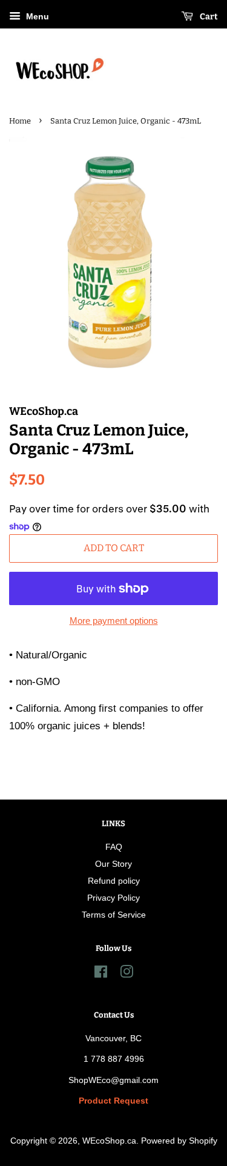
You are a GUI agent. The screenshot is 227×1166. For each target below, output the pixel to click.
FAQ (113, 847)
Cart (208, 17)
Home (20, 120)
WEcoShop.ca (109, 1140)
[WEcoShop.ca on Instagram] (126, 974)
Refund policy (114, 881)
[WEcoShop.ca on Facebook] (101, 974)
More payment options (114, 620)
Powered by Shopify (179, 1140)
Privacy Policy (113, 898)
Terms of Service (114, 914)
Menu (36, 16)
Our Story (113, 864)
